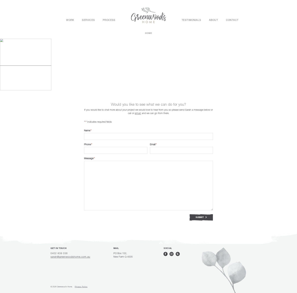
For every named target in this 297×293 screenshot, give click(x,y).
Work (70, 19)
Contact (232, 19)
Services (88, 19)
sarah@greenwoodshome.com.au (70, 256)
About (213, 19)
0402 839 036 (59, 253)
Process (109, 19)
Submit (200, 217)
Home (148, 33)
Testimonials (191, 19)
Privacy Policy (81, 287)
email (138, 113)
